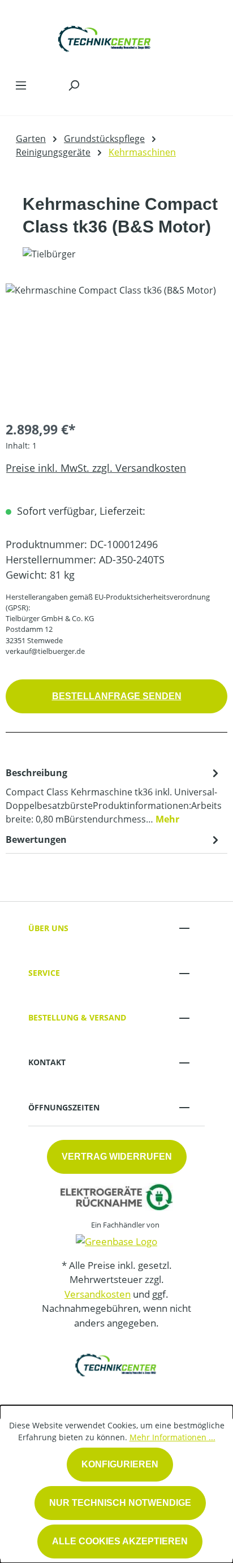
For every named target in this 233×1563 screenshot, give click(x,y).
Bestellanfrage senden (117, 696)
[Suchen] (73, 85)
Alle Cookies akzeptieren (120, 1541)
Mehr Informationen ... (172, 1437)
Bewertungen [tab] (36, 839)
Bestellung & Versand (77, 1017)
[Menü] (21, 85)
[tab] (114, 795)
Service (44, 972)
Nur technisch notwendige (120, 1503)
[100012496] (116, 347)
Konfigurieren (119, 1464)
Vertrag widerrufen (117, 1156)
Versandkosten (97, 1294)
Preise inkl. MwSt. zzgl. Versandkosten (96, 468)
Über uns (48, 928)
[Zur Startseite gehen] (105, 36)
